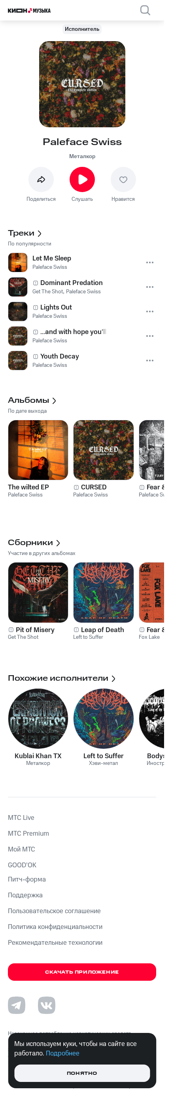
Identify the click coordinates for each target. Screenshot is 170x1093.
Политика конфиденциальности (55, 927)
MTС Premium (28, 833)
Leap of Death (102, 630)
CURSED (94, 487)
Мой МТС (21, 849)
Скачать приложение (82, 972)
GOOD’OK (22, 865)
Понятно (82, 1073)
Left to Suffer (103, 756)
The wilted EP (28, 487)
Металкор (82, 156)
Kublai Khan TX (38, 756)
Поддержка (25, 895)
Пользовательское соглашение (54, 911)
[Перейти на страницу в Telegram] (16, 1005)
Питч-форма (27, 879)
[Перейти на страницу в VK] (46, 1005)
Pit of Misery (35, 630)
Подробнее (62, 1053)
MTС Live (21, 818)
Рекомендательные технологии (55, 943)
